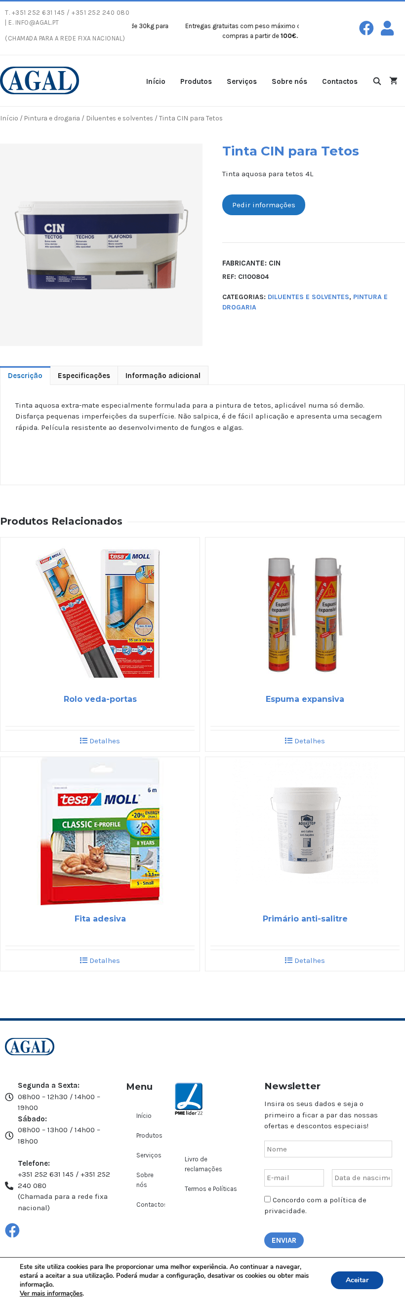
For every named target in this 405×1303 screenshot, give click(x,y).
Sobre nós (289, 81)
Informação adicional (163, 375)
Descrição (25, 375)
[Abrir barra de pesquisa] (377, 80)
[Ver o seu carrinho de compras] (393, 80)
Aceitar (357, 1280)
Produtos (196, 81)
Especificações (84, 375)
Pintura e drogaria (52, 118)
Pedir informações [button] (263, 204)
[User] (387, 28)
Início (155, 81)
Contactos (340, 81)
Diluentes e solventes (119, 118)
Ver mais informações (51, 1293)
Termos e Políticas (211, 1188)
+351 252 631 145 (38, 12)
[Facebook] (366, 28)
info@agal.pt (37, 22)
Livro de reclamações (203, 1164)
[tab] (25, 375)
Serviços (242, 81)
